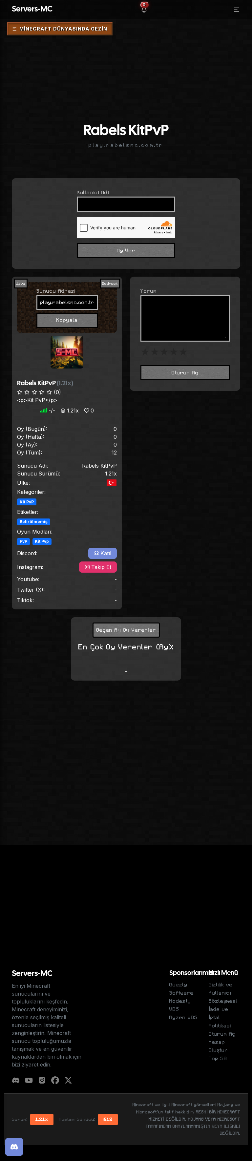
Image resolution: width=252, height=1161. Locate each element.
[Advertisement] (126, 57)
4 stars (173, 352)
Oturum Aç (185, 372)
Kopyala (67, 320)
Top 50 (218, 1058)
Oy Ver (126, 250)
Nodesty (180, 1001)
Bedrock (110, 283)
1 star (145, 352)
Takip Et (101, 567)
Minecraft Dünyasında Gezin (63, 29)
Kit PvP (27, 501)
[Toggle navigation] (236, 9)
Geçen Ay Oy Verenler (126, 630)
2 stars (154, 352)
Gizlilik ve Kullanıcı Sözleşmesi (223, 993)
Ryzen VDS (183, 1017)
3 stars (164, 352)
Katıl (105, 553)
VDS (174, 1009)
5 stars (183, 352)
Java (20, 283)
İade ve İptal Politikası (220, 1017)
